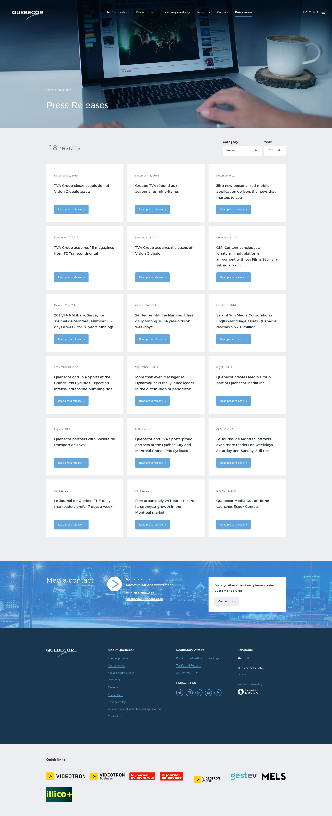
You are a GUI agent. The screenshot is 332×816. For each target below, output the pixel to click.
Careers (113, 687)
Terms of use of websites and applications (135, 709)
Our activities (116, 665)
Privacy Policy (117, 702)
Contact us (225, 601)
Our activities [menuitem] (145, 12)
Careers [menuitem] (222, 12)
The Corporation (119, 658)
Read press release (70, 209)
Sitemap (242, 674)
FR (305, 12)
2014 (270, 150)
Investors (114, 680)
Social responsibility (121, 673)
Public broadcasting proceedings (197, 658)
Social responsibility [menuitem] (176, 12)
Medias (230, 150)
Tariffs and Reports (188, 665)
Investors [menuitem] (203, 12)
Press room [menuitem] (243, 12)
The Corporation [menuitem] (117, 12)
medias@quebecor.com (144, 598)
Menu (313, 12)
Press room (115, 694)
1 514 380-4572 (142, 593)
